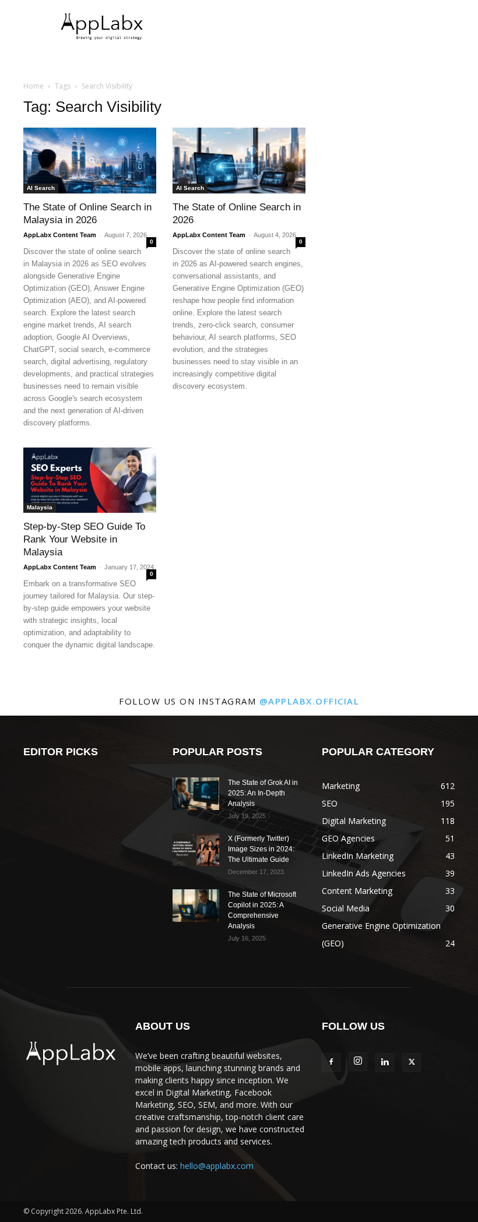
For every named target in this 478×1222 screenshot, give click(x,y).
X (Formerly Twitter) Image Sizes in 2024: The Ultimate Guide (261, 849)
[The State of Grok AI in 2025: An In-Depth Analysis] (196, 793)
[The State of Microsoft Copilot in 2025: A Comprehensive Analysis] (196, 905)
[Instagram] (358, 1061)
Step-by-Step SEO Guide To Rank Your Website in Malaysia (84, 539)
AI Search (41, 188)
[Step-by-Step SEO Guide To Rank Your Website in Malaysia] (89, 480)
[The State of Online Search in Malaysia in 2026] (89, 160)
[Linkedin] (384, 1062)
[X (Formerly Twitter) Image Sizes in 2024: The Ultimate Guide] (196, 849)
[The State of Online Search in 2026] (239, 160)
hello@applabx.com (217, 1165)
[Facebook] (331, 1062)
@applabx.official (309, 701)
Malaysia (39, 507)
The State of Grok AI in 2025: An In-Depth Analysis (263, 793)
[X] (411, 1062)
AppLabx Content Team (59, 234)
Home (33, 86)
